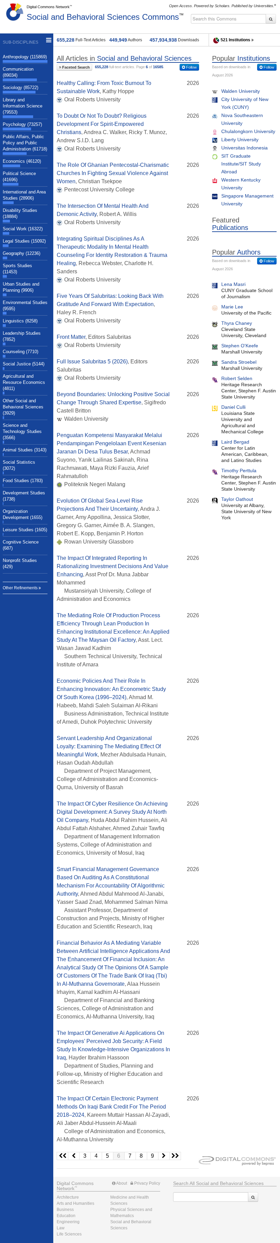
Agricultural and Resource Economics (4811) (24, 382)
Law (61, 1228)
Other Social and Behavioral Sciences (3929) (23, 407)
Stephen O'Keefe (239, 345)
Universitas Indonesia (244, 147)
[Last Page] (175, 1156)
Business (65, 1209)
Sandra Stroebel (238, 362)
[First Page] (62, 1156)
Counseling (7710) (20, 351)
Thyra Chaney (236, 323)
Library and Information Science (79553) (22, 106)
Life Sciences (69, 1234)
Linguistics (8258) (20, 320)
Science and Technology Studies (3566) (22, 431)
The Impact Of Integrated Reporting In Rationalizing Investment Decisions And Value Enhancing (112, 566)
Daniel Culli (233, 407)
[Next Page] (164, 1156)
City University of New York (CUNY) (244, 103)
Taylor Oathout (237, 499)
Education (66, 1215)
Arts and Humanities (75, 1203)
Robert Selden (236, 378)
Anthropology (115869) (25, 56)
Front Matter (71, 337)
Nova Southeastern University (242, 119)
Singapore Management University (247, 199)
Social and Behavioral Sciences (103, 16)
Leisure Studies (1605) (25, 529)
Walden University (240, 91)
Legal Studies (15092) (24, 241)
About (121, 1183)
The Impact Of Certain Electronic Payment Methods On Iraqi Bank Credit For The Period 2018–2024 (111, 1107)
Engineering (68, 1221)
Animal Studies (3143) (24, 449)
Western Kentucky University (241, 183)
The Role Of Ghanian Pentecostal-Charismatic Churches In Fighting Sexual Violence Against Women (113, 173)
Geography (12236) (21, 253)
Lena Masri (233, 284)
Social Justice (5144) (23, 363)
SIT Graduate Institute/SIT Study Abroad (241, 163)
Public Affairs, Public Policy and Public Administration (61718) (25, 142)
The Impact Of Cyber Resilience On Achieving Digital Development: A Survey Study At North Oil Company (112, 812)
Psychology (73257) (22, 124)
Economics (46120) (22, 161)
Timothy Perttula (238, 470)
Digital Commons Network (48, 7)
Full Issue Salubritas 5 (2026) (92, 361)
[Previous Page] (74, 1156)
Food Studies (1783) (23, 480)
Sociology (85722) (20, 87)
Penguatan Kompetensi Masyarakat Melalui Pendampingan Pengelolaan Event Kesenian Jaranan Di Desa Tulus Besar (111, 443)
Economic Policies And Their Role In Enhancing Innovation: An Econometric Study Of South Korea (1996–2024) (111, 689)
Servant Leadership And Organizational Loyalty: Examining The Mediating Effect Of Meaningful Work (109, 746)
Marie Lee (232, 306)
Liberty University (239, 139)
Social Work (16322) (23, 228)
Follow (191, 67)
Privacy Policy (146, 1183)
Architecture (68, 1197)
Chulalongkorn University (248, 131)
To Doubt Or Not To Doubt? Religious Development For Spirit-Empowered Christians (101, 124)
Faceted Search (75, 67)
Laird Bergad (235, 442)
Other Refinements (21, 588)
